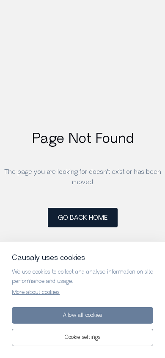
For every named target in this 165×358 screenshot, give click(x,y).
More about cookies (36, 292)
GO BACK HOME (82, 218)
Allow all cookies (82, 315)
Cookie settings (83, 337)
